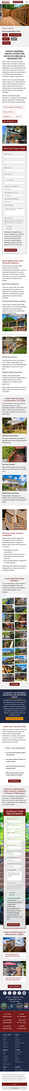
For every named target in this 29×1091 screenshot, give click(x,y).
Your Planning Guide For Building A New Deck (13, 979)
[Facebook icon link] (5, 993)
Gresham (21, 1020)
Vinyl (5, 35)
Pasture (5, 1062)
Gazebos (17, 1058)
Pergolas (17, 1060)
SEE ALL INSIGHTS (14, 986)
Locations (5, 1037)
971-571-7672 (21, 1022)
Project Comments (8, 205)
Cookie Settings (14, 1088)
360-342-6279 (7, 1022)
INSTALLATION (7, 112)
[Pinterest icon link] (19, 993)
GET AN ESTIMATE (8, 121)
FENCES (5, 1050)
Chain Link (5, 1058)
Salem (21, 1014)
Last (5, 164)
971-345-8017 (21, 1016)
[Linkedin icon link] (14, 993)
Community (5, 1043)
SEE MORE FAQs (14, 781)
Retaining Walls (6, 1064)
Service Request (19, 1069)
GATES (5, 1067)
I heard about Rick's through (11, 199)
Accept (14, 1084)
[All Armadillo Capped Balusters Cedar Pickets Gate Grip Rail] (14, 595)
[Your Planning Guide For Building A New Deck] (14, 968)
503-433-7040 (7, 1028)
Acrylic (16, 1056)
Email (8, 167)
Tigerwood (17, 1041)
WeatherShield (18, 1062)
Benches (6, 39)
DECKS (17, 1034)
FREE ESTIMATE (18, 2)
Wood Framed (18, 1052)
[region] (14, 1081)
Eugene (22, 1026)
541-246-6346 (21, 1028)
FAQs (17, 116)
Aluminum (6, 43)
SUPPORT (18, 1067)
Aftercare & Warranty (20, 1071)
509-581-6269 (7, 1016)
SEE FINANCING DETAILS (14, 718)
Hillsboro (7, 1026)
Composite (17, 1039)
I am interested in (11, 192)
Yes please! (9, 226)
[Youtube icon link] (24, 993)
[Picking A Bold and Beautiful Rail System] (14, 944)
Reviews (5, 1039)
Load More (14, 684)
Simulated (5, 1060)
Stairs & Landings (15, 35)
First (5, 159)
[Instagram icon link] (9, 993)
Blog (4, 1041)
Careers (5, 1045)
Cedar (14, 39)
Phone (8, 174)
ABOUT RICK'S (7, 1034)
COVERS (17, 1050)
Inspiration (5, 1047)
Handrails (17, 1045)
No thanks (9, 228)
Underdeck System (19, 1043)
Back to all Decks (8, 28)
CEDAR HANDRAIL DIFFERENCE (12, 107)
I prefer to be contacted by (11, 186)
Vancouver (7, 1020)
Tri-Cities (7, 1014)
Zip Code (6, 180)
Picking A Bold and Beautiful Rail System (12, 955)
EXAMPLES (6, 116)
